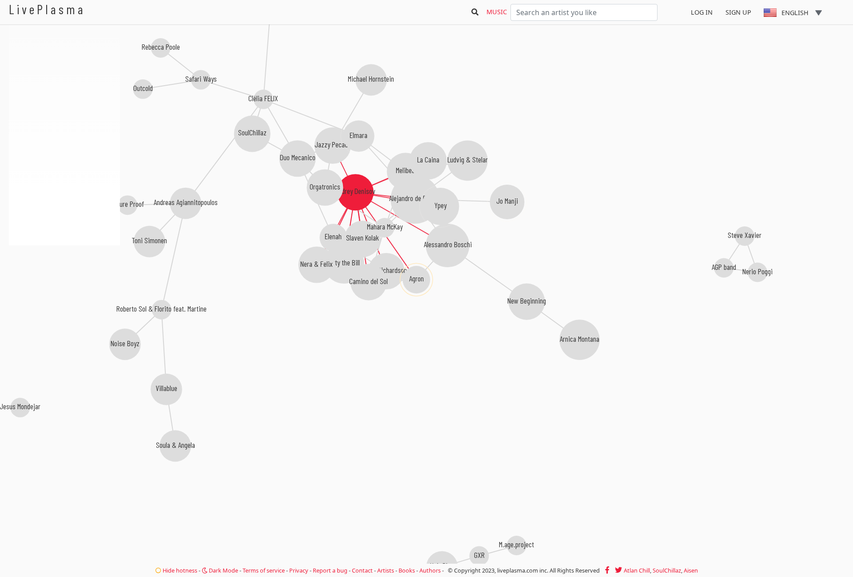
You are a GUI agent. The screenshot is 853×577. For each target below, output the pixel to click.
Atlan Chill (637, 570)
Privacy (298, 570)
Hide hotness (179, 570)
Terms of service (264, 570)
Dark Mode (222, 570)
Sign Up (738, 12)
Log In (702, 12)
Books (407, 570)
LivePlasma (47, 9)
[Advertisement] (64, 292)
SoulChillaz (667, 570)
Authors (430, 570)
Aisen (691, 570)
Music (496, 12)
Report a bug (330, 570)
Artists (385, 570)
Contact (362, 570)
